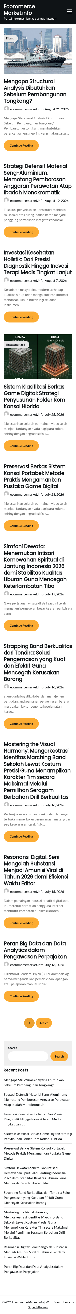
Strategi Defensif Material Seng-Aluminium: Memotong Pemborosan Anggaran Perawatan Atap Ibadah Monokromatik (38, 179)
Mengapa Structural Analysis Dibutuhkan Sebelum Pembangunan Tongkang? (35, 91)
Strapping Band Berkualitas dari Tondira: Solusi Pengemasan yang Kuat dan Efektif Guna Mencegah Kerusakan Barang (38, 663)
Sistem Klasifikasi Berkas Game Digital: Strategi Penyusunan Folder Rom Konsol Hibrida (34, 396)
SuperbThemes (38, 1307)
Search (12, 1048)
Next (44, 1023)
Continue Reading (21, 145)
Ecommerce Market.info (19, 9)
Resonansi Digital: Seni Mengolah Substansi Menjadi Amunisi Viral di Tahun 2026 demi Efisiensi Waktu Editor (36, 870)
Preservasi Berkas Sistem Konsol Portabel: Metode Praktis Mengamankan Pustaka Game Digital (35, 476)
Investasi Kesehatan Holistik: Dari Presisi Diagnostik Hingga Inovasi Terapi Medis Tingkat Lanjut (38, 262)
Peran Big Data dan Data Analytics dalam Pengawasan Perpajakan (35, 950)
